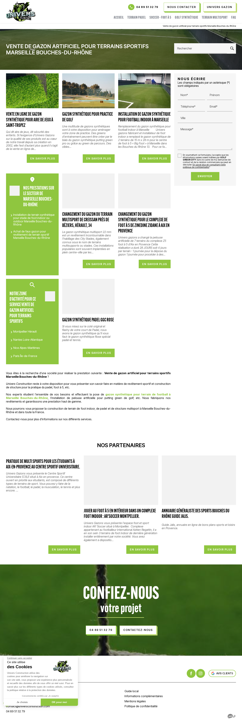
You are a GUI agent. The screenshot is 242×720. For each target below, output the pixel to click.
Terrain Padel (136, 17)
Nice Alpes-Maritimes (26, 348)
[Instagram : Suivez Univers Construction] (200, 673)
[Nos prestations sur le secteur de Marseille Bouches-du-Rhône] (15, 191)
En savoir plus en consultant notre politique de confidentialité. (204, 165)
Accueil (119, 17)
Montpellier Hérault (25, 331)
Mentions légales (135, 701)
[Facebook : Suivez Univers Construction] (191, 673)
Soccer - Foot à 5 (160, 17)
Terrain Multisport (215, 17)
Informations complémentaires (144, 696)
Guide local (132, 691)
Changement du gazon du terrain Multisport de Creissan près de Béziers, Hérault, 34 (87, 220)
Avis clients (224, 673)
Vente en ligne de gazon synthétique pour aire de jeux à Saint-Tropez (29, 120)
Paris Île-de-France (25, 356)
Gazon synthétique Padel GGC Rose (88, 320)
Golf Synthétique (186, 17)
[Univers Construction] (21, 11)
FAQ (233, 17)
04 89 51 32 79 (147, 7)
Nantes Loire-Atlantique (28, 339)
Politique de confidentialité (141, 706)
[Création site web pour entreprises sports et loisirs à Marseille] (231, 716)
